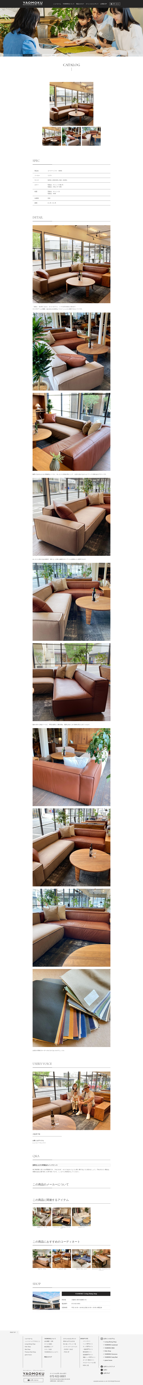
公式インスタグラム (109, 1338)
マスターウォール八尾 (89, 1362)
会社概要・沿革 (48, 1341)
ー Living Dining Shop (109, 1342)
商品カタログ (80, 4)
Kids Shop (28, 1346)
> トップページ (27, 55)
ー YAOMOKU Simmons (110, 1354)
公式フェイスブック (109, 1366)
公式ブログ (107, 1373)
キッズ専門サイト (88, 1346)
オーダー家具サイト (88, 1360)
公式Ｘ (105, 1370)
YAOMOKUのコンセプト (51, 1352)
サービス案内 (48, 1344)
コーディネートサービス (70, 1346)
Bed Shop (27, 1349)
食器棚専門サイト (88, 1354)
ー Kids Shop (107, 1351)
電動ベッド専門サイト (89, 1357)
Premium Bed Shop (30, 1352)
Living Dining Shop (30, 1344)
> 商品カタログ (37, 55)
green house (28, 1354)
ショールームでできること (32, 1341)
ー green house (107, 1360)
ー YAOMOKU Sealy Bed (110, 1357)
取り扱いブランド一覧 (69, 1344)
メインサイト (86, 1341)
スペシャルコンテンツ (92, 4)
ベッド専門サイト (88, 1344)
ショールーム (57, 4)
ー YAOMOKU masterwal (110, 1345)
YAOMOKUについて (68, 4)
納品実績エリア (48, 1346)
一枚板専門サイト (88, 1349)
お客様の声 (103, 4)
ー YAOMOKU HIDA (108, 1348)
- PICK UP (66, 1352)
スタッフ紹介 (48, 1349)
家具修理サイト (87, 1352)
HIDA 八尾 (86, 1365)
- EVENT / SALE (68, 1349)
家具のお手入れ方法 (69, 1341)
